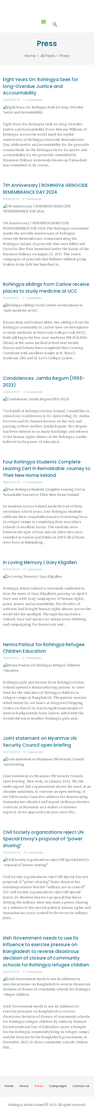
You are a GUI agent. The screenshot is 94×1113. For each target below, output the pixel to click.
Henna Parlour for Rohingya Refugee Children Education (44, 648)
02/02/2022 (11, 852)
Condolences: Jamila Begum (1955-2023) (44, 381)
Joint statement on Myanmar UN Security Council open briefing (40, 741)
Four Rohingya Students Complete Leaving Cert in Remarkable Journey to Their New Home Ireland (46, 468)
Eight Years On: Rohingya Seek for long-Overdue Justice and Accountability (40, 86)
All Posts (47, 55)
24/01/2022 (11, 972)
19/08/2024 (11, 199)
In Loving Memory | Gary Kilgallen (40, 562)
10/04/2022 (11, 569)
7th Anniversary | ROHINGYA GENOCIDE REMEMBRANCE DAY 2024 (45, 188)
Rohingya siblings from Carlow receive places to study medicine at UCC (46, 287)
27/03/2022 (11, 658)
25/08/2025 (11, 100)
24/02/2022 (11, 752)
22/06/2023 (11, 392)
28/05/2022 (11, 482)
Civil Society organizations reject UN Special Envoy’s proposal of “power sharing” (43, 839)
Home (30, 55)
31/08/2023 (11, 298)
